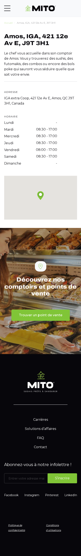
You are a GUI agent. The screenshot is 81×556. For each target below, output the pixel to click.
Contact (40, 447)
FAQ (40, 438)
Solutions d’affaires (40, 429)
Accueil (8, 22)
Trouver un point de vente (40, 315)
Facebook (11, 495)
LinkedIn (70, 495)
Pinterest (52, 495)
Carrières (40, 420)
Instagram (31, 495)
